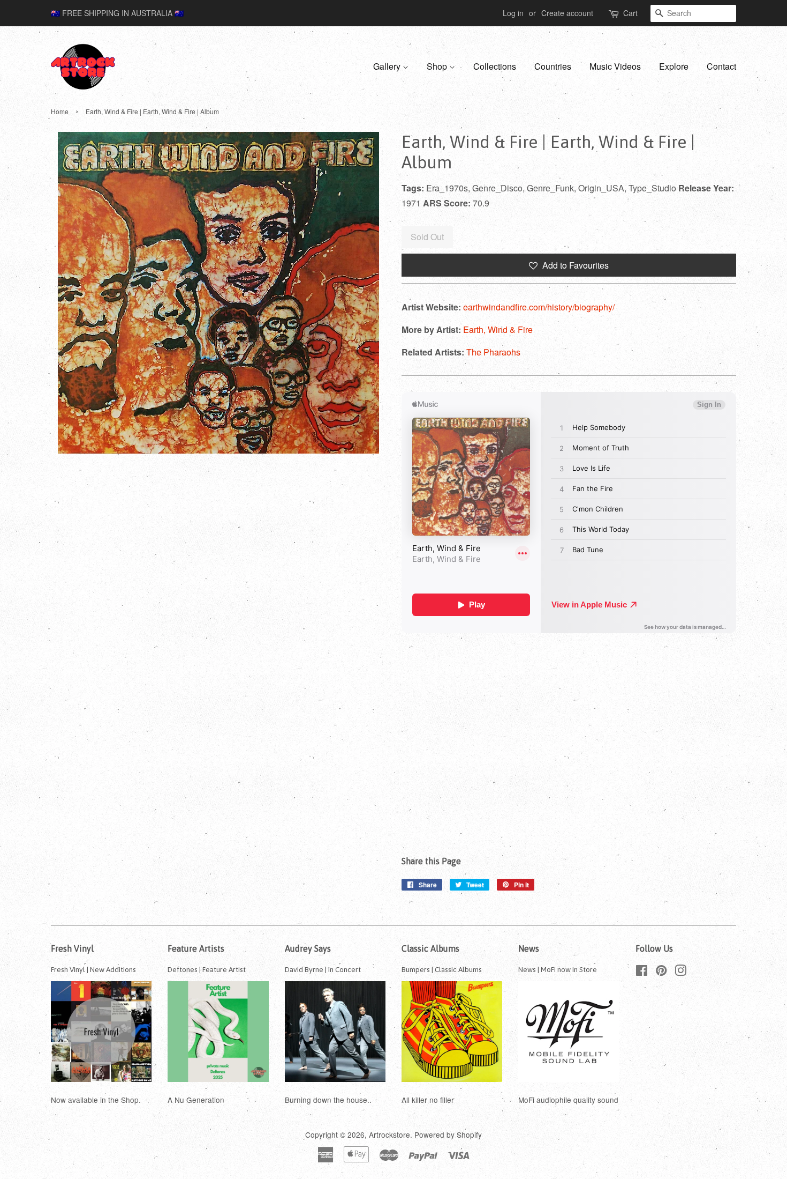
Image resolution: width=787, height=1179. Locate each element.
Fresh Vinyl (72, 948)
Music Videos (615, 66)
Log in (513, 13)
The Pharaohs (493, 352)
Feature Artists (196, 948)
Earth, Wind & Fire (498, 329)
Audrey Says (308, 948)
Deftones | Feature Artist (207, 969)
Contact (721, 66)
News (528, 948)
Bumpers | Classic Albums (442, 969)
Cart (630, 13)
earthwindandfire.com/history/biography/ (539, 307)
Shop (438, 66)
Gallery (388, 66)
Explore (673, 66)
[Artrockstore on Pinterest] (661, 972)
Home (60, 111)
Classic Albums (430, 948)
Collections (494, 66)
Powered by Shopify (448, 1134)
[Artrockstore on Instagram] (680, 972)
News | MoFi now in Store (557, 969)
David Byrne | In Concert (323, 969)
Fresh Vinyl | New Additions (93, 969)
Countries (552, 66)
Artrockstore (389, 1134)
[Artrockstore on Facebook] (641, 972)
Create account (567, 13)
